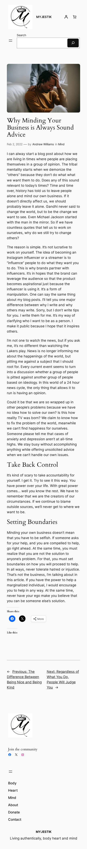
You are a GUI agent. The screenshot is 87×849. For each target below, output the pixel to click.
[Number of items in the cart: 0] (74, 17)
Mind (61, 144)
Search (21, 35)
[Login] (66, 17)
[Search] (73, 43)
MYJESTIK (44, 17)
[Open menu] (10, 40)
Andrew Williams (43, 144)
